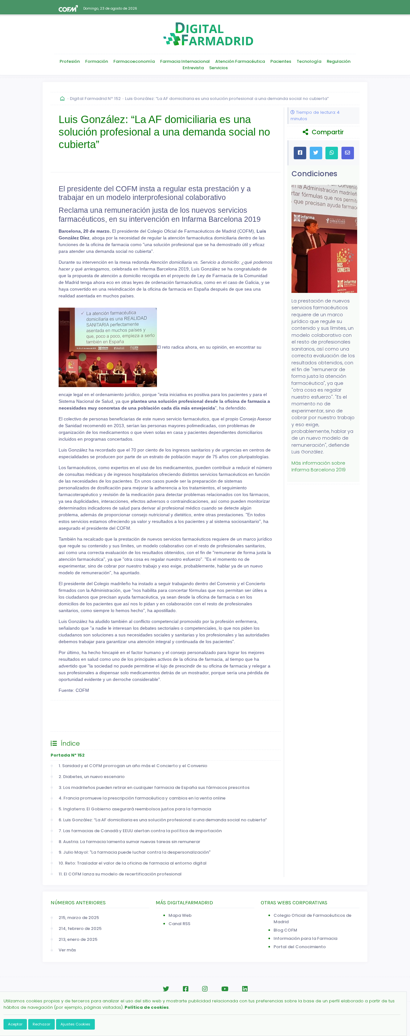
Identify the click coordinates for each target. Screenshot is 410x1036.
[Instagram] (205, 989)
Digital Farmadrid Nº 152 (95, 98)
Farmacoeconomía (134, 61)
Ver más (67, 950)
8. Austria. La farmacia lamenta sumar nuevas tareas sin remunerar (129, 842)
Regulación (338, 61)
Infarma (65, 722)
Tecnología (309, 61)
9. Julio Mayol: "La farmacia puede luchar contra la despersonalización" (134, 852)
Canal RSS (179, 924)
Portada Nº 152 (68, 755)
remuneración (247, 709)
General (66, 709)
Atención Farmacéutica (240, 61)
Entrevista (193, 68)
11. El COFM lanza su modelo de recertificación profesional (120, 874)
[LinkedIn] (245, 989)
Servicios (218, 68)
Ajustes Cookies (75, 1024)
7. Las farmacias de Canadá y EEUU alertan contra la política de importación (140, 831)
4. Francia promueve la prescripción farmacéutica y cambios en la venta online (142, 798)
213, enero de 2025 (78, 939)
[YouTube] (224, 989)
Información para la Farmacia (305, 938)
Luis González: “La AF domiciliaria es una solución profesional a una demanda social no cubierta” (227, 98)
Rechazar (41, 1024)
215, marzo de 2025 (79, 918)
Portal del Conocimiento (300, 947)
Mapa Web (180, 915)
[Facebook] (185, 989)
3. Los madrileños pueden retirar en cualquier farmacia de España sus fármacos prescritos (154, 787)
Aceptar (15, 1024)
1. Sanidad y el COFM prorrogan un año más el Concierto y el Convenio (133, 766)
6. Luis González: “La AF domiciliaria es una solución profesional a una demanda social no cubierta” (163, 820)
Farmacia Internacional (185, 61)
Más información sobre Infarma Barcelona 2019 (318, 466)
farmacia (210, 709)
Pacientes (280, 61)
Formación (96, 61)
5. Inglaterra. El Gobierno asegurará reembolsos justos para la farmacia (135, 809)
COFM (181, 709)
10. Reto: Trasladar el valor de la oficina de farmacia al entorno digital (133, 863)
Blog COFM (285, 930)
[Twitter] (166, 989)
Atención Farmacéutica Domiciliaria (124, 709)
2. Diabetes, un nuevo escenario (92, 777)
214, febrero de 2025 (80, 928)
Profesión (70, 61)
